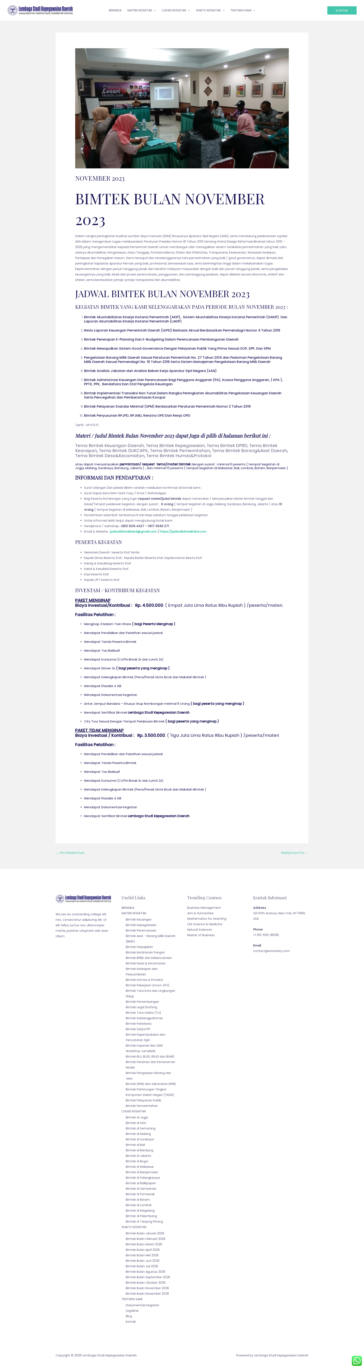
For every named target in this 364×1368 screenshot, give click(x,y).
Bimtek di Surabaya (140, 1139)
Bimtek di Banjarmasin (142, 1172)
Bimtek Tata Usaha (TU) (143, 1013)
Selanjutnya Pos (294, 853)
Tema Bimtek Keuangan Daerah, (110, 445)
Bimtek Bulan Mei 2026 (142, 1255)
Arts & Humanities (200, 913)
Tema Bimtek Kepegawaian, (176, 445)
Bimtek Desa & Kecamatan (146, 963)
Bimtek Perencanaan (141, 930)
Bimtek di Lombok (139, 1205)
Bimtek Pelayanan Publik (143, 1100)
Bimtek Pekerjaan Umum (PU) (147, 985)
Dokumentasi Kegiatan (142, 1305)
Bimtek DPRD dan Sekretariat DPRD (151, 1084)
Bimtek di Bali (135, 1145)
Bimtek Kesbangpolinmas (144, 1018)
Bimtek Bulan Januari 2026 (145, 1233)
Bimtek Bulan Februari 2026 (145, 1239)
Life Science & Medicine (204, 924)
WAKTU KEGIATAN (134, 1227)
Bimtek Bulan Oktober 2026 (146, 1283)
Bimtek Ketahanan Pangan (145, 952)
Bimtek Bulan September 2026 (148, 1277)
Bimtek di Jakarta (138, 1156)
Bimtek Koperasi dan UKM (144, 1045)
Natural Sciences (199, 930)
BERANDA (128, 908)
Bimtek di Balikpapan (141, 1183)
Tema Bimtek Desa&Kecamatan (109, 456)
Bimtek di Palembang (141, 1216)
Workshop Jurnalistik (140, 1051)
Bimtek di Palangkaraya (143, 1178)
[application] (154, 10)
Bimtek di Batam (138, 1200)
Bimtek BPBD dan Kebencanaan (149, 958)
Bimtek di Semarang (140, 1128)
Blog (129, 1316)
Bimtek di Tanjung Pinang (144, 1221)
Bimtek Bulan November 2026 (147, 1288)
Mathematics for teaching (206, 919)
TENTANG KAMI (132, 1299)
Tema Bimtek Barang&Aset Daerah (249, 451)
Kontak (131, 1322)
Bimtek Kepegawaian (141, 925)
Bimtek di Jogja (137, 1117)
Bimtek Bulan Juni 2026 (142, 1261)
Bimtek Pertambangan (142, 1002)
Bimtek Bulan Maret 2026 (144, 1244)
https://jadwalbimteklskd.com (183, 531)
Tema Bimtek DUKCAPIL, (124, 451)
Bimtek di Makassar (140, 1167)
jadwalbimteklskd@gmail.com (133, 531)
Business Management (204, 908)
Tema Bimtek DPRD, (228, 445)
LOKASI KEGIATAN (134, 1111)
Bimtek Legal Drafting (141, 1007)
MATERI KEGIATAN (134, 913)
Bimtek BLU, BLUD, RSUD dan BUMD (150, 1056)
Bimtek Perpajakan (139, 947)
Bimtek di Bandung (139, 1150)
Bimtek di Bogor (137, 1161)
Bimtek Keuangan (139, 919)
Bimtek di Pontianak (140, 1194)
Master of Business (201, 935)
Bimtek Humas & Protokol (144, 980)
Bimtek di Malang (138, 1134)
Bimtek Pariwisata (138, 1024)
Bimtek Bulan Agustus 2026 (145, 1272)
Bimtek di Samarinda (141, 1189)
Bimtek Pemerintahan (142, 1106)
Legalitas (132, 1311)
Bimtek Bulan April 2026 (143, 1250)
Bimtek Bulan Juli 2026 (142, 1266)
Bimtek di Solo (136, 1123)
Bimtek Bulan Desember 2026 (147, 1293)
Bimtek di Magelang (140, 1210)
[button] (342, 10)
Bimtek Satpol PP (138, 1029)
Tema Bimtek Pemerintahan (180, 451)
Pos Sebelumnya (70, 853)
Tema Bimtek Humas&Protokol (178, 456)
